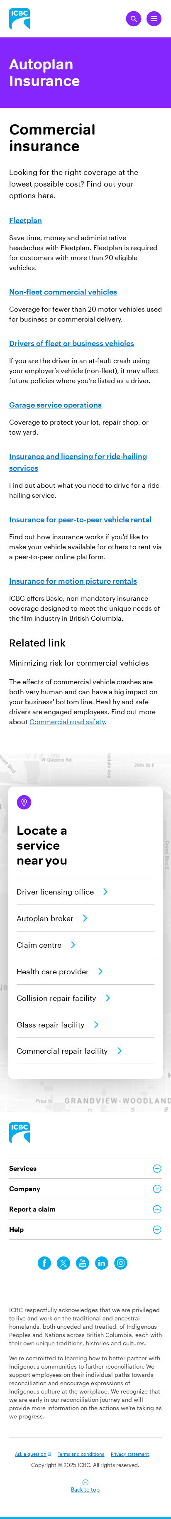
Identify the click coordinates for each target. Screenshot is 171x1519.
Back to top (85, 1489)
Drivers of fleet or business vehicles (71, 343)
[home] (19, 1132)
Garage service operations (55, 404)
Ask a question (30, 1454)
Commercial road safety (67, 721)
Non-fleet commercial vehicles (63, 291)
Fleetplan (25, 220)
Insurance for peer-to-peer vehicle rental (80, 519)
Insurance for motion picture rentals (73, 580)
